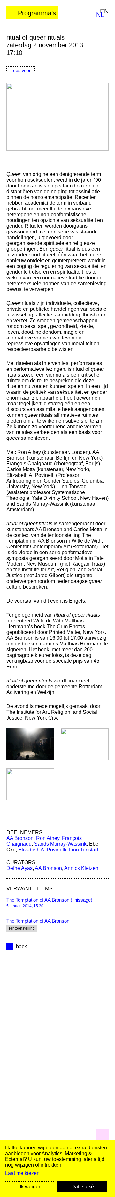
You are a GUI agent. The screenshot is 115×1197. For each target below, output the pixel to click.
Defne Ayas (19, 868)
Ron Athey (47, 838)
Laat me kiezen (22, 1173)
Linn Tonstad (83, 849)
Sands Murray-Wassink (60, 844)
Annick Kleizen (81, 868)
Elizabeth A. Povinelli (42, 849)
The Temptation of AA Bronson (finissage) (49, 900)
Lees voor (21, 70)
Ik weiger (30, 1186)
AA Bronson (20, 838)
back (21, 946)
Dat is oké (82, 1186)
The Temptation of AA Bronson (37, 921)
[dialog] (57, 1168)
